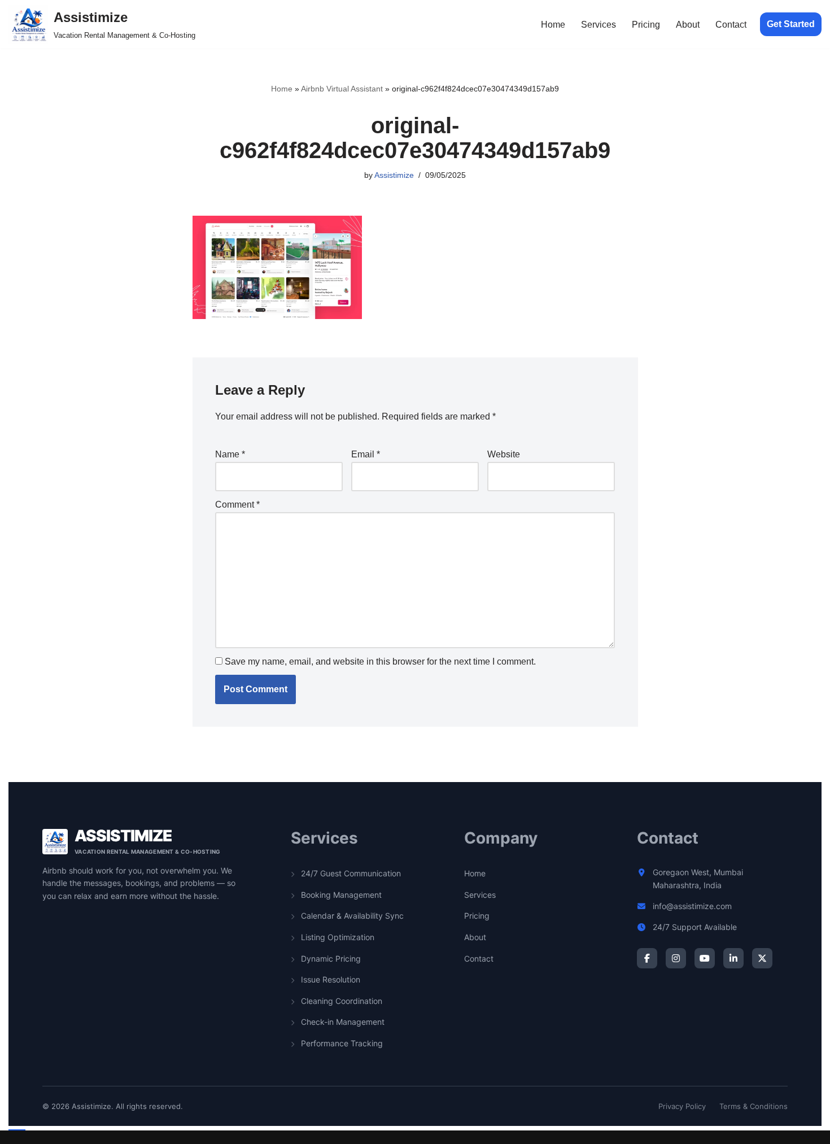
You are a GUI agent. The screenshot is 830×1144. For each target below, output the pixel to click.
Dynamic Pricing (330, 958)
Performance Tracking (341, 1043)
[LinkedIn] (733, 958)
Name (230, 454)
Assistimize (394, 175)
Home (553, 24)
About (688, 24)
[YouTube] (704, 958)
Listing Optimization (336, 937)
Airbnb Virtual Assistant (342, 88)
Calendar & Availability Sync (351, 915)
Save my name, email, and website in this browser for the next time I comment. (380, 661)
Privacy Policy (682, 1106)
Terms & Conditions (753, 1106)
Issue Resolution (329, 979)
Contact (730, 24)
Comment (237, 504)
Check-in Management (342, 1022)
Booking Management (340, 895)
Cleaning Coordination (340, 1001)
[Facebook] (647, 958)
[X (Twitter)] (762, 958)
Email (365, 454)
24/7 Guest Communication (350, 873)
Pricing (646, 24)
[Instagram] (676, 958)
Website (503, 454)
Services (598, 24)
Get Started (791, 24)
